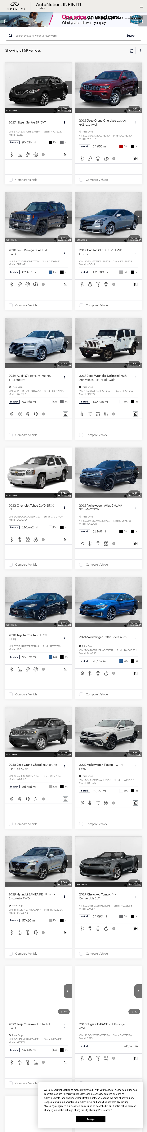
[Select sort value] (139, 50)
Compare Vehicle (26, 179)
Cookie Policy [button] (120, 1106)
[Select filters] (131, 50)
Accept (91, 1119)
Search (131, 35)
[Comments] (65, 154)
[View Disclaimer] (43, 155)
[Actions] (64, 122)
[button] (68, 87)
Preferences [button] (104, 1110)
